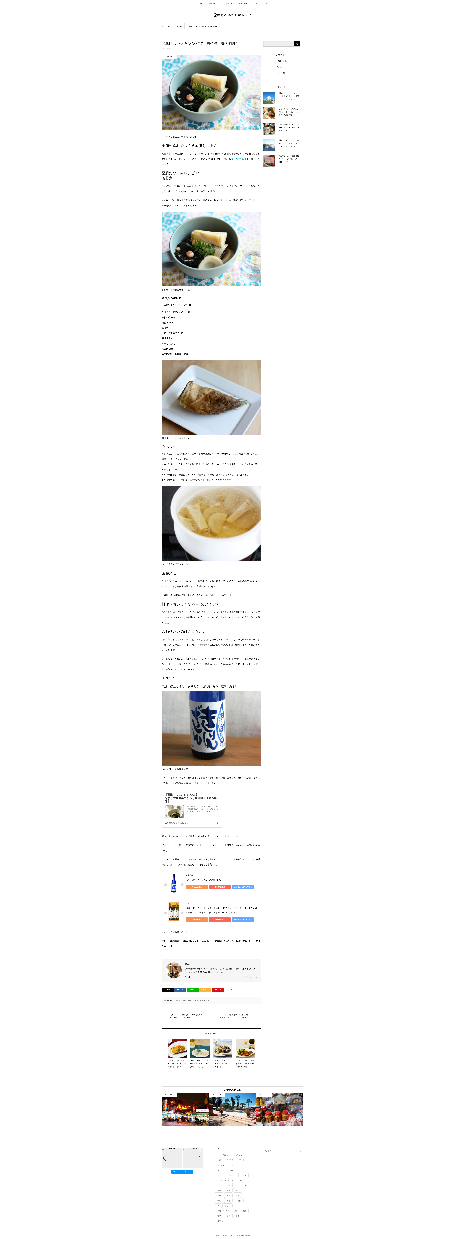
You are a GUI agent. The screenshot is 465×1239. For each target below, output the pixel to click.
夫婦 (228, 1190)
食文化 (220, 1221)
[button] (182, 1166)
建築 (228, 1196)
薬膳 (207, 1001)
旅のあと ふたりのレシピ (232, 14)
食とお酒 (229, 3)
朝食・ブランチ (223, 1211)
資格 (237, 1216)
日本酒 (238, 1201)
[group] (172, 1158)
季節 (198, 1001)
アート (241, 1160)
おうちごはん (182, 1001)
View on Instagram (183, 1172)
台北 (219, 1185)
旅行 (228, 1201)
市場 (219, 1196)
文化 (237, 1196)
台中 (241, 1180)
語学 (228, 1216)
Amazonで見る (197, 887)
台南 (228, 1185)
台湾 (237, 1185)
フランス (220, 1170)
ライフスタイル (262, 3)
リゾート (220, 1175)
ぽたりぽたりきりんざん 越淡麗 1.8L (203, 880)
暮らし (227, 1206)
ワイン (243, 1175)
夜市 (219, 1190)
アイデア (230, 1160)
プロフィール (250, 977)
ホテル (232, 1170)
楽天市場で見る (220, 887)
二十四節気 (221, 1180)
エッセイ (220, 1165)
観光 (219, 1216)
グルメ (232, 1165)
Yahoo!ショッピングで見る (243, 887)
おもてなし (237, 1155)
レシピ (194, 1001)
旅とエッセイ (244, 3)
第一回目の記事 (239, 159)
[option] (185, 1109)
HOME (199, 3)
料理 (201, 1001)
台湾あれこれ (214, 3)
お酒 (189, 1001)
